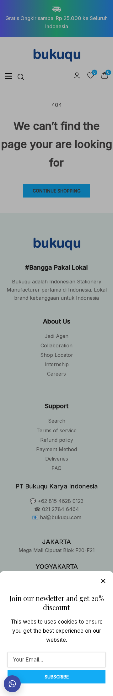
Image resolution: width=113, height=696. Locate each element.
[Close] (103, 581)
